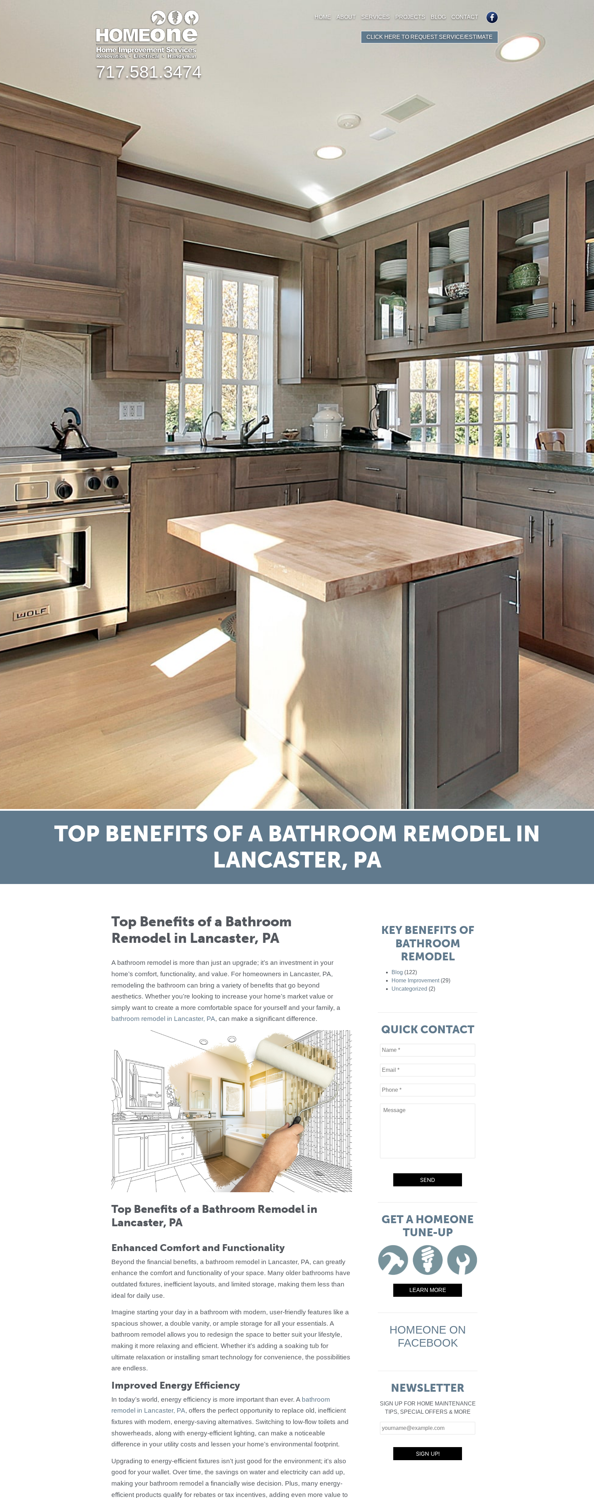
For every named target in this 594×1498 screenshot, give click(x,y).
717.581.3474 (149, 72)
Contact (464, 17)
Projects (410, 17)
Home (323, 17)
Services (375, 17)
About (346, 17)
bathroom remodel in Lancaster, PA (163, 1018)
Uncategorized (409, 989)
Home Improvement (415, 980)
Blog (438, 17)
